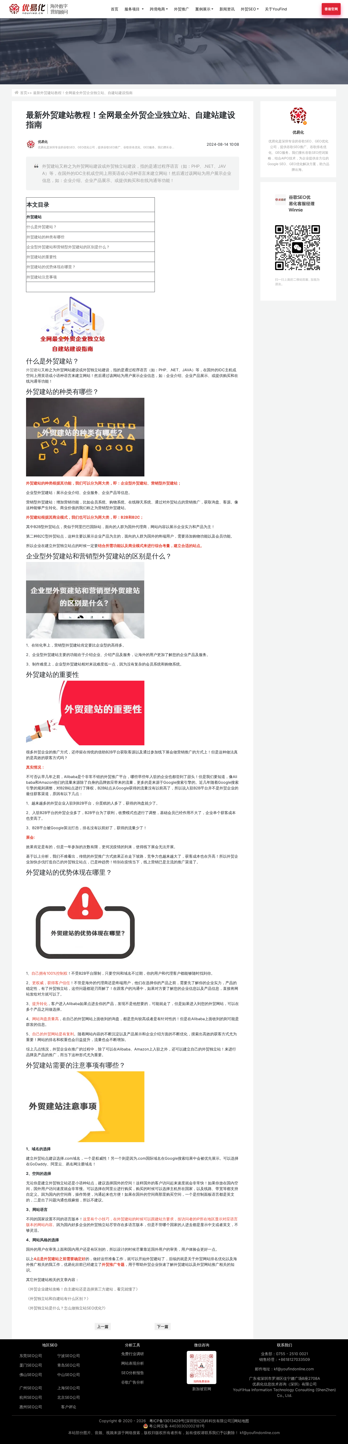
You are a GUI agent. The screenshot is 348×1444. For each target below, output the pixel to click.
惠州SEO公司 (30, 1406)
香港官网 (331, 9)
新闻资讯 (227, 9)
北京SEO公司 (68, 1397)
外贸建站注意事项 (42, 277)
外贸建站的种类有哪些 (45, 237)
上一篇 (102, 1326)
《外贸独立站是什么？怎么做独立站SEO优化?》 (66, 1308)
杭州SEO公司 (30, 1397)
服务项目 (133, 9)
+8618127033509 (294, 1359)
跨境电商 (157, 9)
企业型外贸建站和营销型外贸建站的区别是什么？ (68, 246)
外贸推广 (181, 9)
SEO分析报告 (132, 1372)
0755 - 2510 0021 (292, 1353)
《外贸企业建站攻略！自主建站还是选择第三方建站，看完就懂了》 (83, 1289)
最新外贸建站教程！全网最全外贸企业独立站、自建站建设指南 (83, 93)
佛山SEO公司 (30, 1374)
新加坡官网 (201, 1388)
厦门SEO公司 (30, 1365)
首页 (114, 9)
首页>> (26, 93)
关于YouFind (276, 9)
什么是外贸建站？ (42, 226)
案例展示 (202, 9)
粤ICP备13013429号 (166, 1420)
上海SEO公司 (68, 1387)
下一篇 (162, 1326)
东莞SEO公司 (30, 1355)
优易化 (43, 142)
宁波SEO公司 (68, 1355)
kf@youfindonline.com (294, 1369)
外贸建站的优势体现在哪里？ (51, 266)
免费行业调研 (132, 1353)
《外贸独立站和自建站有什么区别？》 (58, 1298)
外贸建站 (33, 369)
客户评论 (68, 1406)
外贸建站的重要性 (42, 256)
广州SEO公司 (30, 1387)
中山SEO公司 (68, 1374)
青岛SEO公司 (68, 1365)
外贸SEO (248, 9)
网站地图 (241, 1420)
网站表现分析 (132, 1363)
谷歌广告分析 (132, 1382)
